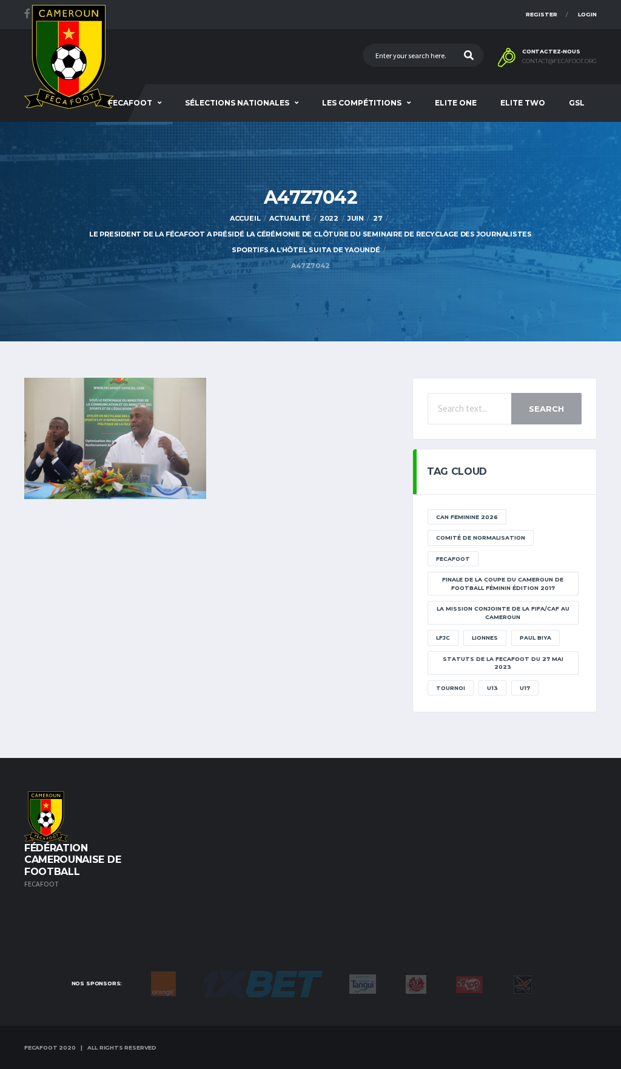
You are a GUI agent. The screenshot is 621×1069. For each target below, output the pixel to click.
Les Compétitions (361, 102)
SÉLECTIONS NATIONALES (237, 102)
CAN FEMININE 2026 (467, 517)
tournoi (450, 688)
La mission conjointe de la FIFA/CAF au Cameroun (503, 612)
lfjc (443, 637)
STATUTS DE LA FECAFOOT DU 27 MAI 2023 (503, 663)
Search (546, 409)
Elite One (456, 102)
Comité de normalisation (480, 537)
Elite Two (522, 102)
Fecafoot (130, 102)
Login (587, 14)
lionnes (485, 637)
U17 (525, 688)
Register (541, 14)
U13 (492, 688)
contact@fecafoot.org (559, 61)
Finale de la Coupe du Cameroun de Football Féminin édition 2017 (502, 583)
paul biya (535, 637)
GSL (577, 102)
